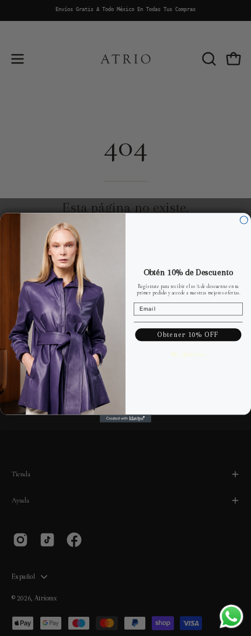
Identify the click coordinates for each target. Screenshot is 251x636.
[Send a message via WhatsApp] (231, 616)
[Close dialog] (243, 220)
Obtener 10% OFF (188, 335)
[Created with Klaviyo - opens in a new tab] (125, 419)
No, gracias (188, 354)
